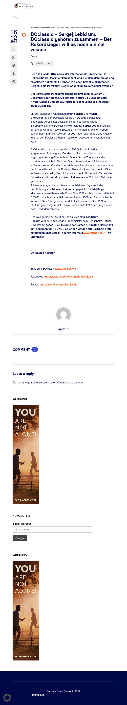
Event (34, 56)
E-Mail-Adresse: (22, 523)
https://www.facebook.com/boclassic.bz (68, 276)
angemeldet (31, 382)
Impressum (38, 695)
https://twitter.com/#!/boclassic (58, 284)
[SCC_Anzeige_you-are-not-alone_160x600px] (26, 503)
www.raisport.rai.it (94, 233)
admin (39, 63)
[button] (7, 697)
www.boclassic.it (65, 268)
